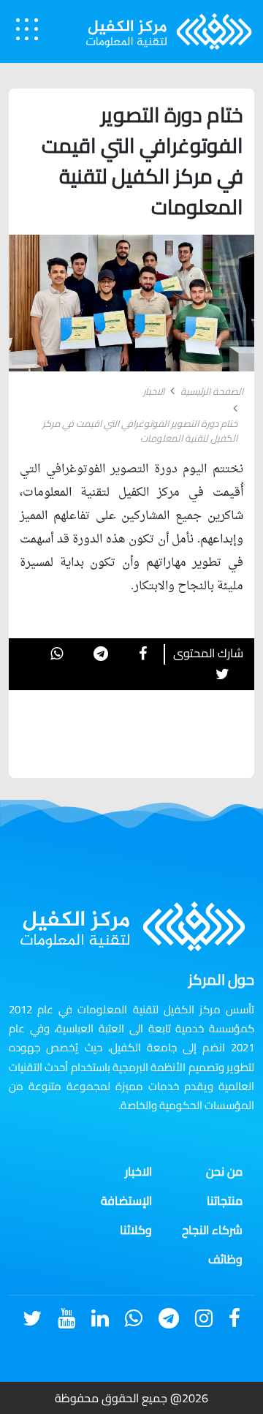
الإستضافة (126, 1200)
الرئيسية (171, 1369)
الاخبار (153, 392)
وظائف (225, 1259)
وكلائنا (136, 1230)
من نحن (224, 1171)
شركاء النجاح (212, 1230)
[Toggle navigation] (27, 29)
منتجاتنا (225, 1200)
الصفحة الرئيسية (211, 392)
